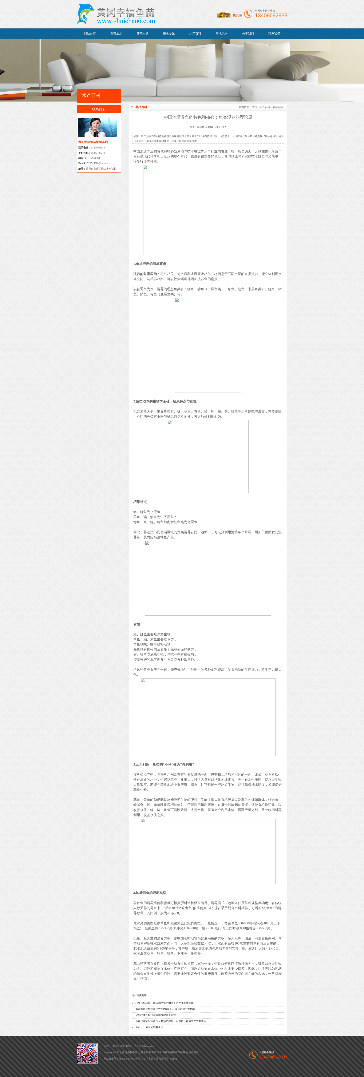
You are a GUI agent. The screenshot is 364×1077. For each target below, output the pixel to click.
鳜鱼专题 (169, 33)
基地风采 (222, 33)
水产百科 (195, 33)
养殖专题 (143, 33)
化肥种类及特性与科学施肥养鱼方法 (155, 1015)
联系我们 (274, 33)
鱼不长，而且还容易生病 (149, 1027)
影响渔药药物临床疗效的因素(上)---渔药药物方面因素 (165, 1009)
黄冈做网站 (162, 1058)
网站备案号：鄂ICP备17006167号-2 (123, 1058)
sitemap (173, 1058)
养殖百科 (278, 107)
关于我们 (248, 33)
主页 (254, 107)
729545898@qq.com (97, 163)
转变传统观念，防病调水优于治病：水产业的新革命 (164, 1002)
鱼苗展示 (116, 33)
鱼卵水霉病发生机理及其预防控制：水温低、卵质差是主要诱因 (170, 1021)
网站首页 (90, 33)
